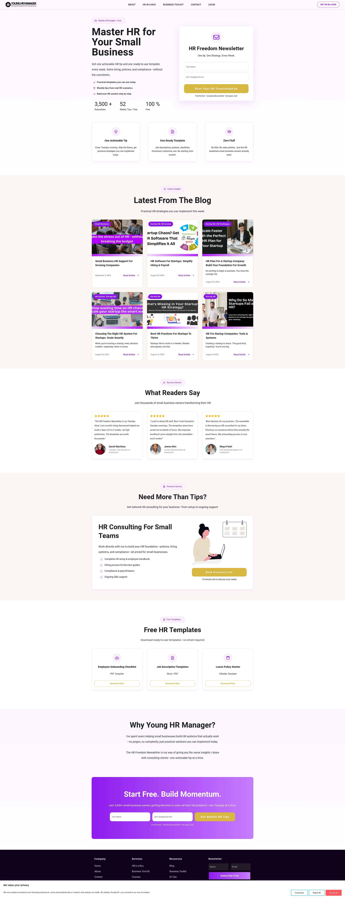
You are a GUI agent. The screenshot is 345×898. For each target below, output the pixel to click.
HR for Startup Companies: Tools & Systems (227, 326)
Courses (136, 876)
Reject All (317, 893)
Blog (172, 865)
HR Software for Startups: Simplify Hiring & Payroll (172, 254)
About (97, 871)
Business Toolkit (178, 871)
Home (97, 865)
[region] (172, 889)
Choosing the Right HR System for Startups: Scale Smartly (117, 326)
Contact (98, 876)
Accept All (334, 893)
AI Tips (173, 876)
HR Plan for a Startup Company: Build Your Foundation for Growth (227, 254)
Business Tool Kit (141, 871)
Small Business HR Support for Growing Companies (117, 254)
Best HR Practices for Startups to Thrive (172, 326)
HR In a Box (138, 865)
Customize (299, 893)
